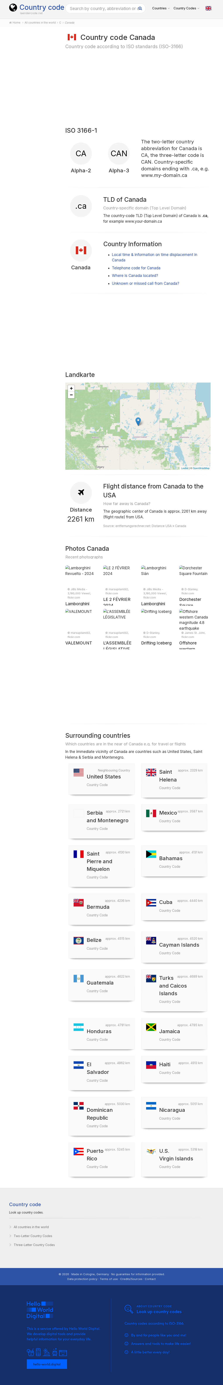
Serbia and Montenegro (107, 820)
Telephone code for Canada (136, 268)
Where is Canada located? (135, 275)
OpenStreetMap (201, 468)
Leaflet (184, 468)
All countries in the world (31, 1227)
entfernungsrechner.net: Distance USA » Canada (150, 526)
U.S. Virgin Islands (176, 1158)
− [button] (71, 395)
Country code (41, 7)
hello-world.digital (47, 1364)
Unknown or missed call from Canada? (145, 283)
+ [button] (71, 388)
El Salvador (98, 1071)
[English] (208, 8)
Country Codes (185, 8)
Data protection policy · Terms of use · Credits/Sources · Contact (111, 1279)
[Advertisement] (32, 100)
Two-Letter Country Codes (33, 1236)
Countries (159, 8)
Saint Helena (169, 779)
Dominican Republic (100, 1117)
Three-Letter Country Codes (34, 1245)
